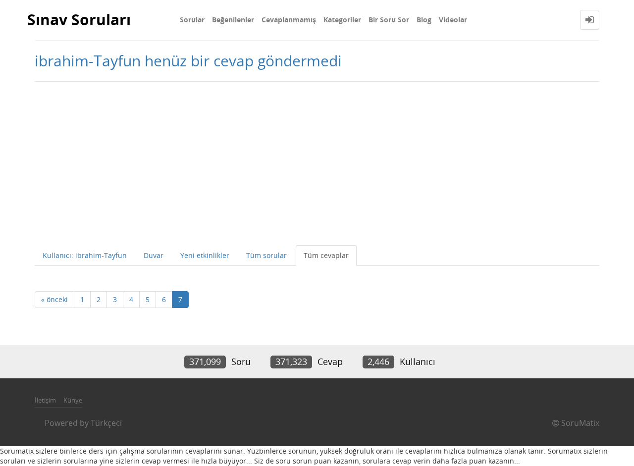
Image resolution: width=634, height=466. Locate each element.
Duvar (153, 255)
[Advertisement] (317, 161)
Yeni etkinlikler (204, 255)
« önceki (54, 299)
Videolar (453, 19)
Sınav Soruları (79, 19)
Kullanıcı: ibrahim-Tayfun (85, 255)
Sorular (192, 19)
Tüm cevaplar (326, 255)
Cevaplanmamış (289, 19)
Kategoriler (342, 19)
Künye (72, 400)
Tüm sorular (266, 255)
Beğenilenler (233, 19)
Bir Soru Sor (389, 19)
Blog (424, 19)
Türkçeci (106, 422)
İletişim (45, 400)
